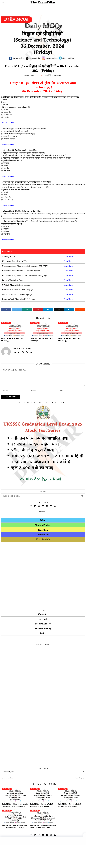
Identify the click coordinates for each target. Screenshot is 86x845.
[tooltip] (6, 309)
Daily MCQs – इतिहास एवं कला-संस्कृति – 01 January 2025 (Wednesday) (15, 805)
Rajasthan (43, 529)
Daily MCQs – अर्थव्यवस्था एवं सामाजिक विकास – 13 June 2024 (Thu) (43, 826)
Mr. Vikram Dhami (57, 75)
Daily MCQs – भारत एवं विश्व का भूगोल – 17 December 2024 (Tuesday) (14, 826)
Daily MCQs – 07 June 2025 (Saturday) (69, 339)
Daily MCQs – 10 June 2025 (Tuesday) (12, 339)
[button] (82, 495)
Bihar (43, 520)
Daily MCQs (40, 75)
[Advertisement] (43, 8)
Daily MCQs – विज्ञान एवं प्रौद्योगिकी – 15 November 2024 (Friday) (42, 805)
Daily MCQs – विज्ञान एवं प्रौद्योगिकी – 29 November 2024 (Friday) (70, 805)
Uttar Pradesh (43, 539)
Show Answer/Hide (8, 123)
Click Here (68, 256)
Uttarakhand (43, 534)
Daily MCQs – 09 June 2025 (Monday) (41, 339)
